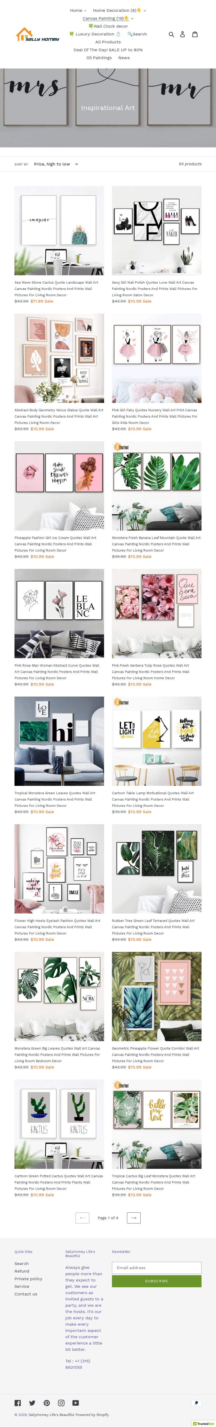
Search (21, 1263)
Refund (21, 1271)
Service (21, 1286)
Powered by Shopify (92, 1415)
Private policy (28, 1278)
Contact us (25, 1293)
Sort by (21, 164)
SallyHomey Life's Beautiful (51, 1415)
